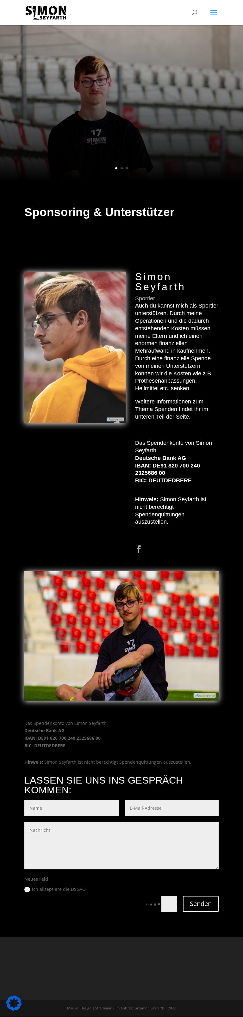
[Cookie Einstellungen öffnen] (14, 1009)
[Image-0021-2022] (121, 699)
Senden (201, 903)
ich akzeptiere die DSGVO (59, 889)
